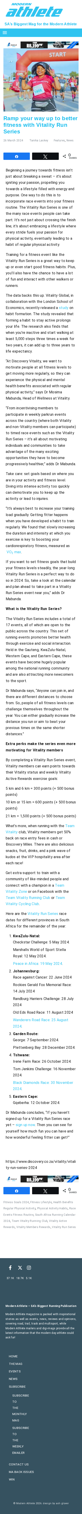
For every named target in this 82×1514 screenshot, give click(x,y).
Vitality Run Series (43, 914)
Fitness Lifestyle (40, 1202)
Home (13, 1356)
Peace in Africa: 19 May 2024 (37, 963)
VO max (13, 552)
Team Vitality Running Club (28, 898)
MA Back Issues (21, 1472)
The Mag (15, 1364)
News (70, 140)
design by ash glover (56, 1503)
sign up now (25, 1125)
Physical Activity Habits (52, 1208)
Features (59, 140)
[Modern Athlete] (34, 9)
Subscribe (17, 1386)
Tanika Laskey (38, 140)
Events (15, 1371)
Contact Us (19, 1464)
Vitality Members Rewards (33, 1227)
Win (12, 1479)
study (63, 308)
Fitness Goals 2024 (16, 1202)
